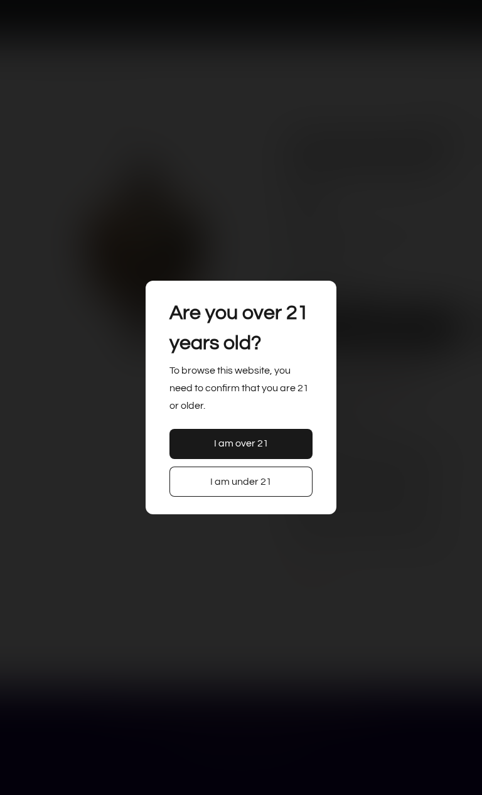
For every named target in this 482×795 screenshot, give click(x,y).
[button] (241, 444)
